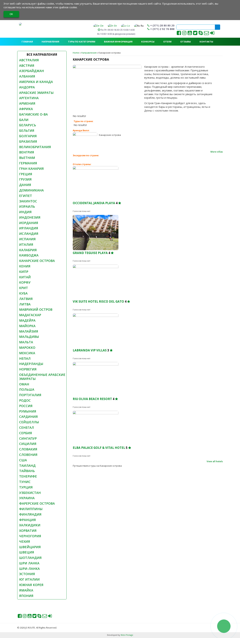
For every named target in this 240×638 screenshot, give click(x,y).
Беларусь (27, 125)
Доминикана (31, 190)
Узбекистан (30, 493)
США (23, 460)
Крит (23, 288)
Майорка (27, 326)
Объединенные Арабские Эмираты (42, 377)
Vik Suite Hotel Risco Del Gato (99, 301)
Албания (27, 76)
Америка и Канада (36, 82)
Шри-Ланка (29, 568)
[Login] (212, 33)
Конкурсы (147, 41)
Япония (26, 596)
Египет (25, 196)
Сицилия (27, 444)
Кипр (23, 272)
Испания (27, 239)
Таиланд (27, 465)
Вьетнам (27, 158)
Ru (142, 25)
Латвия (26, 299)
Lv (128, 25)
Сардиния (28, 416)
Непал (25, 358)
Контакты (206, 41)
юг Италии (29, 579)
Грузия (25, 179)
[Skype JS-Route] (201, 33)
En (115, 25)
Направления (50, 41)
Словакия (28, 449)
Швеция (26, 552)
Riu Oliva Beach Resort (92, 399)
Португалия (30, 395)
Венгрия (26, 152)
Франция (27, 520)
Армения (27, 103)
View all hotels (215, 461)
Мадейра (27, 320)
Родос (25, 400)
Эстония (27, 574)
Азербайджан (31, 71)
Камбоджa (28, 255)
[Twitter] (195, 33)
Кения (24, 266)
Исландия (28, 233)
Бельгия (26, 130)
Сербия (25, 433)
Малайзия (28, 331)
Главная (27, 41)
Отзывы (185, 41)
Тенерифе (28, 476)
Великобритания (35, 147)
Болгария (28, 136)
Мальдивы (29, 337)
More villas (216, 151)
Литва (25, 304)
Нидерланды (31, 364)
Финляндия (30, 514)
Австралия (29, 60)
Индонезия (29, 217)
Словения (28, 455)
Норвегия (28, 369)
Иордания (28, 223)
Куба (23, 293)
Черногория (30, 536)
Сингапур (28, 438)
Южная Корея (31, 585)
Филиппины (31, 509)
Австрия (26, 65)
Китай (25, 277)
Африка (26, 109)
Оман (24, 384)
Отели (167, 41)
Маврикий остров (35, 309)
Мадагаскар (30, 315)
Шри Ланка (29, 563)
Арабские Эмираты (36, 93)
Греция (25, 174)
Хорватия (28, 530)
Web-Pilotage (126, 635)
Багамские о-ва (33, 114)
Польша (26, 389)
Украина (27, 498)
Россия (26, 406)
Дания (25, 185)
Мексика (27, 353)
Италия (26, 244)
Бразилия (28, 141)
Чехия (24, 541)
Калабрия (28, 250)
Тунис (25, 482)
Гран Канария (31, 168)
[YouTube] (190, 33)
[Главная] (20, 24)
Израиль (27, 206)
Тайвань (27, 471)
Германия (28, 163)
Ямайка (26, 590)
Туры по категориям (81, 41)
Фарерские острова (37, 503)
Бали (23, 120)
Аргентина (29, 98)
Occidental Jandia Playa (94, 203)
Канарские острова (37, 261)
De (101, 25)
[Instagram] (184, 33)
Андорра (27, 87)
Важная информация (118, 41)
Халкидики (29, 525)
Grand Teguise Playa (90, 253)
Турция (26, 487)
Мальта (26, 342)
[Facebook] (179, 33)
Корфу (25, 282)
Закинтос (28, 201)
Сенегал (26, 427)
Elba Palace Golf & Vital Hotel (99, 448)
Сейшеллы (29, 422)
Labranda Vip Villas (90, 350)
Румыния (27, 411)
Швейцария (30, 547)
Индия (25, 212)
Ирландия (28, 228)
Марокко (27, 347)
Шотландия (30, 558)
